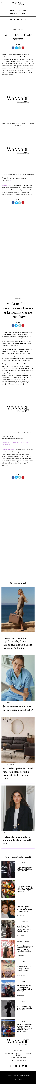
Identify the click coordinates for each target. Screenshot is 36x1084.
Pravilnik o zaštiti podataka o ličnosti (18, 1054)
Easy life (13, 14)
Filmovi (18, 298)
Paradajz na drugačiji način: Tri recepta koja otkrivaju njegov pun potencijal (25, 889)
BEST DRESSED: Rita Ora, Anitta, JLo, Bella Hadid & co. (24, 1008)
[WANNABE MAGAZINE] (18, 1044)
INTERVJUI (22, 10)
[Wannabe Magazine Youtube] (18, 19)
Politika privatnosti (18, 1058)
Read (12, 10)
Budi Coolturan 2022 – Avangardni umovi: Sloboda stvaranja (24, 968)
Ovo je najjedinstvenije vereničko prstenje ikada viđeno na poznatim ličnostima (25, 948)
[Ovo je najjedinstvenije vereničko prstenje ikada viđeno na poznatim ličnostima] (8, 949)
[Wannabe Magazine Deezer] (25, 19)
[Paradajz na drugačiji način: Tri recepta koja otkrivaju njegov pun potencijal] (8, 889)
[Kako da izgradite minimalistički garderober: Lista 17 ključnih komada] (8, 929)
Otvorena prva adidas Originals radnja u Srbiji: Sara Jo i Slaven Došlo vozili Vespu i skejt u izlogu (24, 1028)
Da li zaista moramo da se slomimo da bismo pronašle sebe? (17, 840)
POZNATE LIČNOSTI (23, 941)
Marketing (18, 1051)
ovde (11, 180)
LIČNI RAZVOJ (7, 832)
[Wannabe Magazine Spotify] (21, 19)
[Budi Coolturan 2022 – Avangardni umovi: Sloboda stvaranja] (8, 969)
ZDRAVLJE (6, 702)
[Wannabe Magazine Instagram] (11, 19)
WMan (23, 14)
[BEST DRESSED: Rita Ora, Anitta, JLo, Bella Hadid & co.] (8, 1008)
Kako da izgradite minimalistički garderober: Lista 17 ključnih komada (24, 928)
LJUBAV (5, 634)
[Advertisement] (14, 223)
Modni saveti (18, 29)
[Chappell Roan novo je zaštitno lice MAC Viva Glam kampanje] (8, 869)
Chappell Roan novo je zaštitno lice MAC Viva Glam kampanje (24, 868)
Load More (18, 572)
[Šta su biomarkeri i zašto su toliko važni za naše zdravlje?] (18, 678)
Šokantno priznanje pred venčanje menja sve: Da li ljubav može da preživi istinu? (24, 908)
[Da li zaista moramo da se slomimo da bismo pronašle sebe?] (18, 808)
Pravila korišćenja (18, 1061)
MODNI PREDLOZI (22, 921)
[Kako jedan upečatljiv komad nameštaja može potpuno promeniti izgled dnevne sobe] (18, 740)
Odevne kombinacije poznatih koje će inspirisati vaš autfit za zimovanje (24, 988)
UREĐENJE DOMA (8, 764)
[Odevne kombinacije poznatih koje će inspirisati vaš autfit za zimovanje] (8, 988)
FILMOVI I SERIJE (22, 902)
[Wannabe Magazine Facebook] (14, 19)
